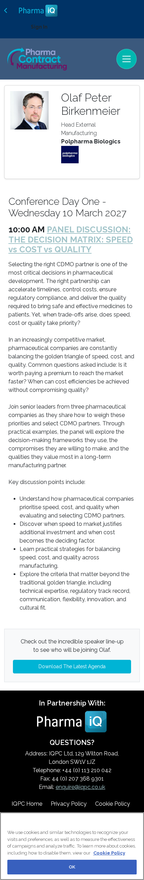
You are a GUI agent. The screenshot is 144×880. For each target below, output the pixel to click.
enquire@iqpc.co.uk (80, 787)
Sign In (39, 27)
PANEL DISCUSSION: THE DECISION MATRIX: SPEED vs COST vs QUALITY (70, 239)
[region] (72, 846)
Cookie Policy (112, 803)
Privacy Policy (69, 803)
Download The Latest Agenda (72, 666)
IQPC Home (27, 803)
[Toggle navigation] (126, 59)
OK (72, 867)
